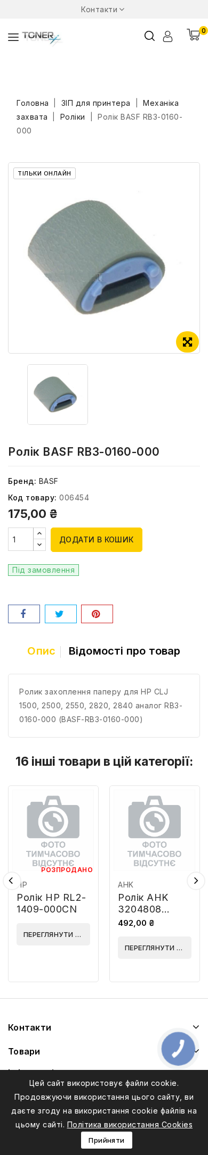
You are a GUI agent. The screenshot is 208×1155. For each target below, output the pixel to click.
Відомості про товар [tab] (125, 651)
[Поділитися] (24, 614)
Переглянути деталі (56, 934)
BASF (49, 481)
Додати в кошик (96, 539)
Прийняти (106, 1140)
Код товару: (32, 497)
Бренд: (22, 481)
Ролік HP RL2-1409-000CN (51, 903)
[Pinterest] (97, 614)
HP (22, 884)
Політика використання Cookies (130, 1124)
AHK (126, 884)
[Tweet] (60, 614)
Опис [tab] (41, 651)
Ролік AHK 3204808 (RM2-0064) (147, 909)
